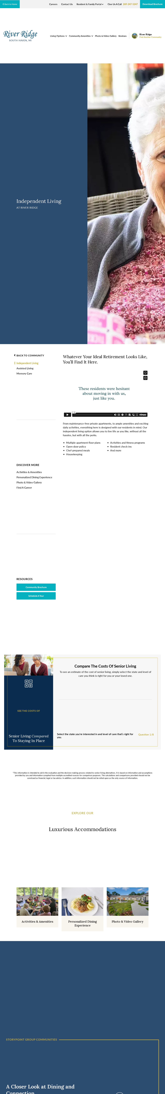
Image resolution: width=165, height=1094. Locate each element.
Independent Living (27, 363)
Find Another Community (150, 37)
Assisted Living (24, 368)
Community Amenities (80, 35)
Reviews (122, 35)
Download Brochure (152, 4)
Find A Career (24, 487)
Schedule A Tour (36, 595)
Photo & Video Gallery (106, 35)
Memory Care (24, 373)
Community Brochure (36, 587)
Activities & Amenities (29, 472)
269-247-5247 (130, 4)
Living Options (57, 35)
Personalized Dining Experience (34, 477)
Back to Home (10, 4)
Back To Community (30, 355)
